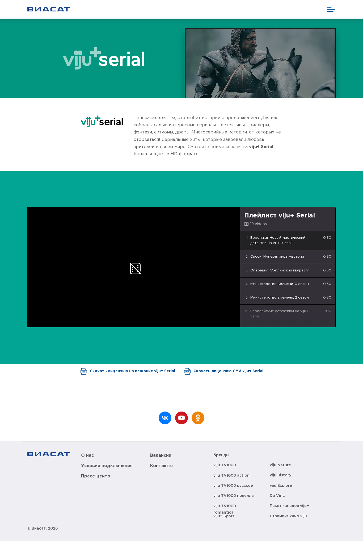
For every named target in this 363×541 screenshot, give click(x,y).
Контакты (161, 466)
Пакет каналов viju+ (289, 506)
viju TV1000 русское (233, 485)
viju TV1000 (224, 465)
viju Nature (280, 465)
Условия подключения (107, 466)
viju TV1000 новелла (233, 495)
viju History (280, 475)
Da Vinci (278, 495)
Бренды (221, 455)
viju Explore (281, 485)
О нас (87, 456)
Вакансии (160, 456)
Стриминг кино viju (288, 516)
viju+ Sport (223, 516)
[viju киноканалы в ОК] (198, 418)
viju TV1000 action (231, 475)
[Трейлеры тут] (181, 418)
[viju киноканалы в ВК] (165, 418)
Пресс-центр (95, 476)
